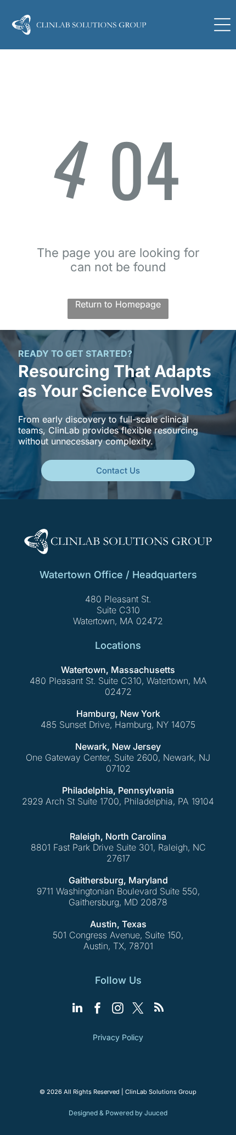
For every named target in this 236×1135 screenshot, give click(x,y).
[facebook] (97, 1009)
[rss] (158, 1009)
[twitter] (138, 1009)
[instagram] (118, 1009)
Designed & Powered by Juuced (118, 1113)
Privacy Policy (118, 1037)
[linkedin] (77, 1009)
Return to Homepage (118, 304)
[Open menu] (222, 24)
